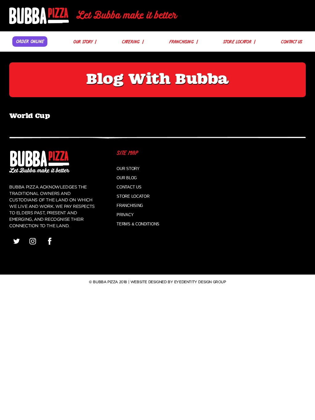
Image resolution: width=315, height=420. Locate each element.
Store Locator (237, 42)
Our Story (82, 42)
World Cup (29, 116)
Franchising (181, 42)
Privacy (125, 214)
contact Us (291, 42)
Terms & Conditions (138, 224)
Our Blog (127, 178)
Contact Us (129, 187)
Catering (131, 42)
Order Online (30, 42)
